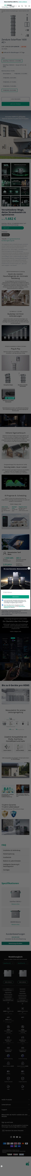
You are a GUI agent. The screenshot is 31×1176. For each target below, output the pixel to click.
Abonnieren (15, 597)
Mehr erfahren (15, 1)
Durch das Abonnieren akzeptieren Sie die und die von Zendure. (14, 606)
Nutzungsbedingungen (9, 606)
